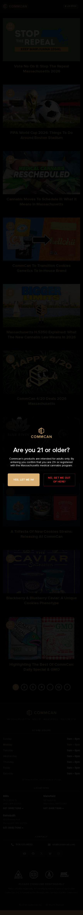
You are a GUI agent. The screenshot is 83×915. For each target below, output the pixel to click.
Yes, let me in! (23, 479)
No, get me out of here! (59, 479)
